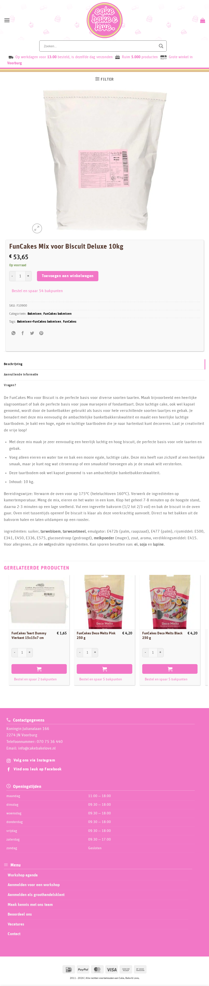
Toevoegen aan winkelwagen (68, 276)
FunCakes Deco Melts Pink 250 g (96, 636)
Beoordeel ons (20, 914)
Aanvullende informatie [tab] (21, 374)
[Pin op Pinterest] (41, 333)
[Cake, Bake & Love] (105, 20)
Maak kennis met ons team (30, 905)
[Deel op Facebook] (23, 333)
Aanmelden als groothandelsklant (36, 895)
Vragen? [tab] (10, 385)
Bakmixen (35, 314)
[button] (7, 20)
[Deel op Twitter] (32, 333)
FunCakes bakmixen (57, 314)
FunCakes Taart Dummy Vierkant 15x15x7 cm (28, 636)
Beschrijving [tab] (13, 364)
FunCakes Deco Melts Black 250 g (162, 636)
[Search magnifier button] (161, 46)
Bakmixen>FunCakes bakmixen (39, 321)
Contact (14, 934)
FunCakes (69, 321)
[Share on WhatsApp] (13, 333)
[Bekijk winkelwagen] (202, 20)
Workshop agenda (23, 875)
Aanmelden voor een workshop (34, 885)
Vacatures (16, 924)
